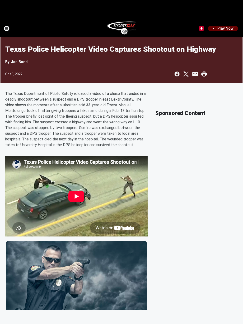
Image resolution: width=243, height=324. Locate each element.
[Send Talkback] (201, 28)
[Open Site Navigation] (6, 28)
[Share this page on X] (186, 74)
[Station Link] (121, 28)
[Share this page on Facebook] (177, 74)
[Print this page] (204, 74)
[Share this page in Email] (195, 74)
